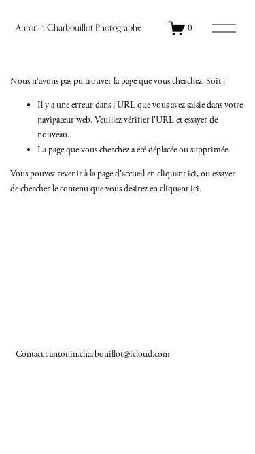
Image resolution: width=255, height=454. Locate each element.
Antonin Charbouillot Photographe (78, 27)
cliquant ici (177, 174)
